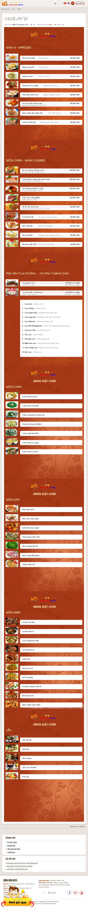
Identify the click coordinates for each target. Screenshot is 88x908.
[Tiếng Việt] (65, 3)
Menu (50, 24)
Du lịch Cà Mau (12, 842)
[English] (68, 3)
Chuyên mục (10, 838)
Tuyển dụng (11, 852)
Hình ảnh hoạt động (13, 849)
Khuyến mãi (11, 845)
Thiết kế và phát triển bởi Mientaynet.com (44, 903)
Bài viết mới (10, 859)
